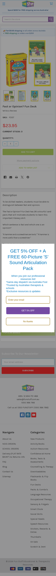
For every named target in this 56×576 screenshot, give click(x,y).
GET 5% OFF (28, 310)
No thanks (28, 321)
